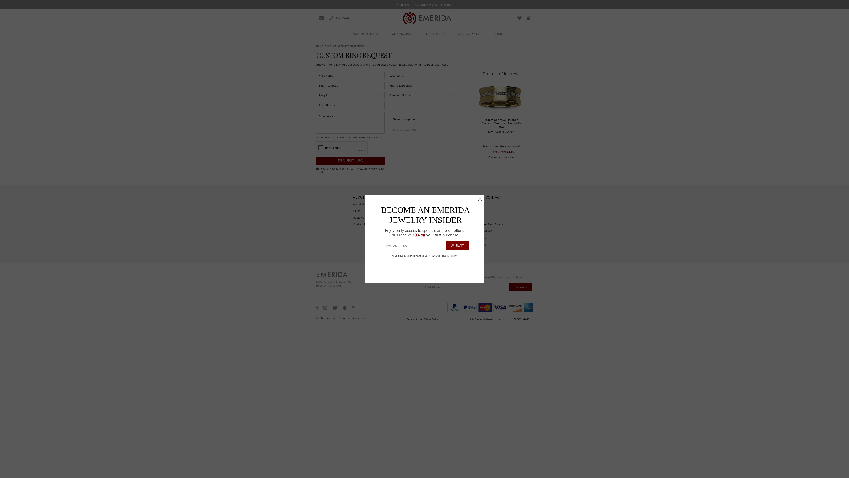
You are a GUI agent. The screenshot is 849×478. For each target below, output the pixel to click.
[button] (480, 199)
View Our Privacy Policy (443, 255)
